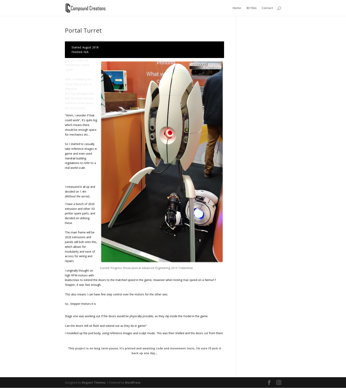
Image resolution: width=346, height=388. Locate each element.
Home (237, 8)
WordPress (133, 382)
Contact (267, 8)
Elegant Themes (94, 382)
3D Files (251, 8)
